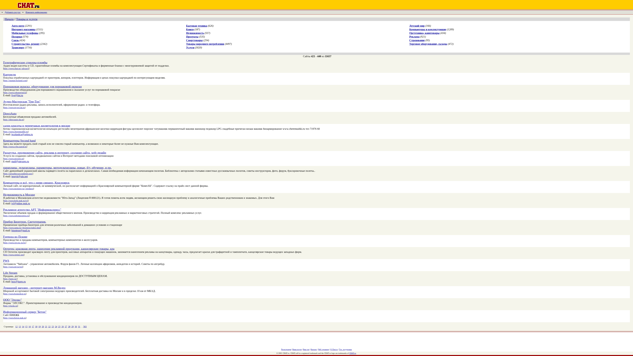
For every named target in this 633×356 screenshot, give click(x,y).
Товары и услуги (26, 19)
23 (53, 326)
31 (79, 326)
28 (69, 326)
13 (20, 326)
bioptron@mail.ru (20, 230)
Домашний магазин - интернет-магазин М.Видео (34, 287)
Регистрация (286, 349)
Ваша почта (297, 349)
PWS (6, 260)
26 (62, 326)
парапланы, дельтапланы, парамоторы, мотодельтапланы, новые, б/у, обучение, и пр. (57, 167)
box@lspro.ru (18, 281)
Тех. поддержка (345, 349)
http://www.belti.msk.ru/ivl (16, 200)
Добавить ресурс (13, 12)
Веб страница (323, 349)
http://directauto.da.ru (13, 119)
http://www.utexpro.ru (13, 158)
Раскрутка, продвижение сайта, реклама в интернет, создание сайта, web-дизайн (54, 152)
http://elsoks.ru (10, 306)
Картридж (9, 74)
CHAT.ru (352, 353)
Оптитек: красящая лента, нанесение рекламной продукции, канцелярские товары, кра (58, 248)
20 (43, 326)
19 (39, 326)
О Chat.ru (334, 349)
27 (66, 326)
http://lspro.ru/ (10, 279)
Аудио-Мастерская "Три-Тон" (22, 101)
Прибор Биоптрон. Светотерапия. (24, 221)
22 (49, 326)
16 (30, 326)
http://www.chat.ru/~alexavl (16, 68)
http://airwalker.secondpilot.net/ (18, 173)
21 (46, 326)
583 (85, 326)
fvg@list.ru (17, 95)
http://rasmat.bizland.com (15, 80)
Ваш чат (306, 349)
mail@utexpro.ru (20, 161)
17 (33, 326)
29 (72, 326)
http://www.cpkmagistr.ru (15, 92)
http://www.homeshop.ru (15, 294)
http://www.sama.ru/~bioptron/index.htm (22, 227)
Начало (9, 19)
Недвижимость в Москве (19, 194)
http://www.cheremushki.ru (16, 131)
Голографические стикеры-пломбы (25, 62)
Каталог (314, 349)
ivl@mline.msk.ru (20, 203)
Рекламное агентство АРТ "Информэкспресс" (32, 209)
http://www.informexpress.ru (16, 215)
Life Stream (10, 272)
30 (76, 326)
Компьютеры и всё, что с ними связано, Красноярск (36, 182)
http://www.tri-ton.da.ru (14, 107)
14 (23, 326)
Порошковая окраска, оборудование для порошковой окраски (42, 86)
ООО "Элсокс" (12, 299)
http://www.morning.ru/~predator (18, 188)
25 (59, 326)
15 (26, 326)
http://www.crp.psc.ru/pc (15, 242)
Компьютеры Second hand (19, 140)
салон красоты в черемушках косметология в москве (36, 125)
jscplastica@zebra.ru (22, 134)
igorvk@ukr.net (19, 176)
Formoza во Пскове (15, 236)
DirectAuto (9, 113)
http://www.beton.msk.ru (15, 318)
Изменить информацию (36, 12)
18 (36, 326)
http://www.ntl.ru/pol (13, 267)
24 (56, 326)
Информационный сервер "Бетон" (24, 311)
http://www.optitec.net (14, 254)
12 (16, 326)
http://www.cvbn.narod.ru (15, 146)
